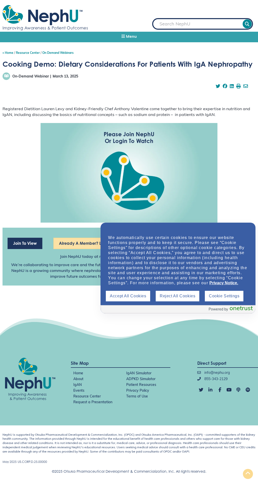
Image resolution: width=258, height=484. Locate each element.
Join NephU (70, 257)
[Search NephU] (247, 23)
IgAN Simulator (138, 373)
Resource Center (87, 396)
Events (78, 391)
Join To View (25, 243)
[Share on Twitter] (218, 87)
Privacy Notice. (223, 283)
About (78, 379)
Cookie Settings (224, 296)
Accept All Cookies (128, 296)
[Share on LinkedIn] (232, 87)
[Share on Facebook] (225, 87)
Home (78, 373)
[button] (129, 37)
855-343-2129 (215, 379)
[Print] (238, 87)
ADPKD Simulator (140, 379)
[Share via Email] (245, 87)
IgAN (77, 385)
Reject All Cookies (177, 296)
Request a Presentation (92, 402)
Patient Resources (141, 385)
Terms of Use (137, 396)
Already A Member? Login (84, 243)
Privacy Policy (137, 391)
